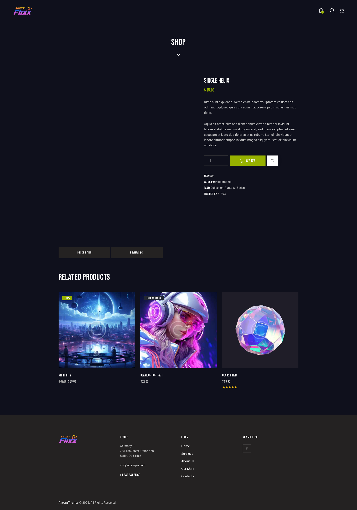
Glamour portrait (151, 375)
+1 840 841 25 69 (130, 475)
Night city (65, 375)
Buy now (250, 161)
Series (241, 188)
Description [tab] (84, 252)
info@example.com (132, 465)
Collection (216, 188)
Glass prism (229, 375)
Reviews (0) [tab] (137, 252)
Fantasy (230, 188)
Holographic (223, 182)
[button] (272, 160)
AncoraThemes (68, 502)
